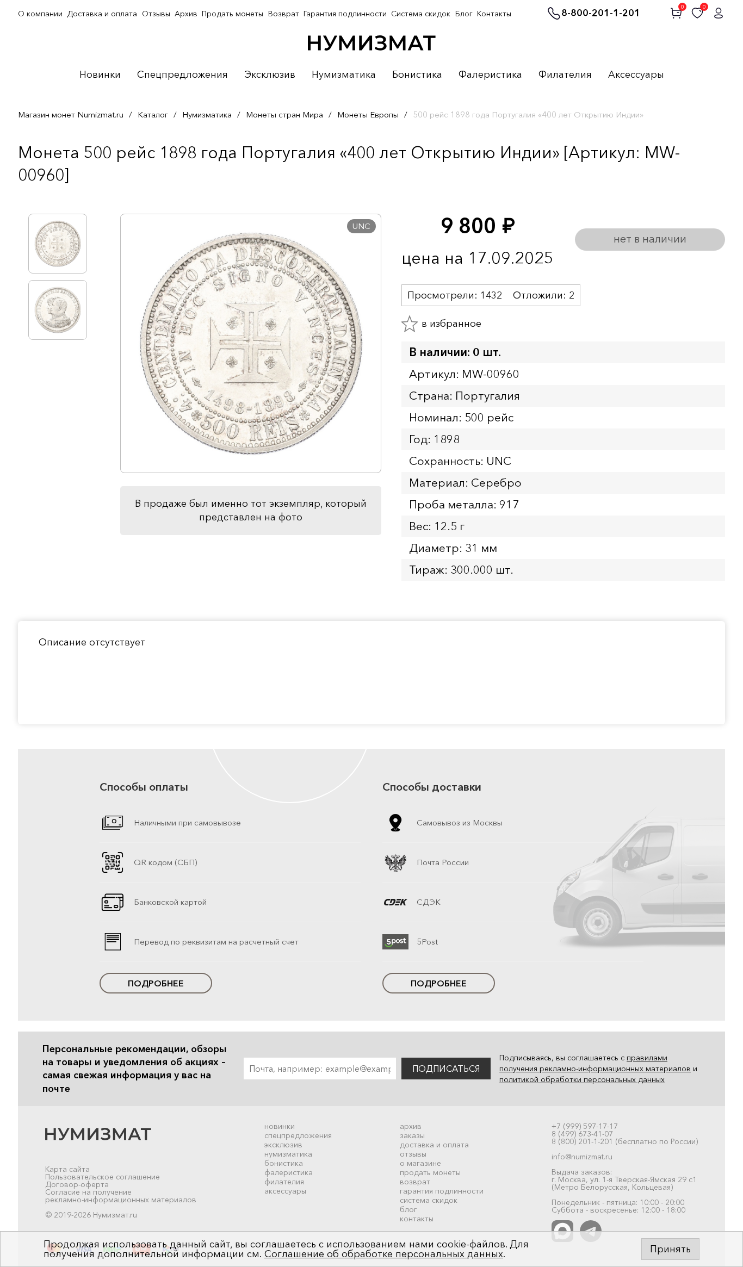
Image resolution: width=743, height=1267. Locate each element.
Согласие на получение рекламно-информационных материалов (120, 1195)
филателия (284, 1182)
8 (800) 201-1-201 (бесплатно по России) (625, 1141)
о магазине (420, 1163)
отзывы (413, 1154)
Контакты (494, 13)
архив (411, 1126)
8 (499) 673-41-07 (582, 1134)
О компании (40, 13)
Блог (464, 13)
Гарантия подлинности (345, 13)
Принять (670, 1249)
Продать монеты (232, 13)
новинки (279, 1126)
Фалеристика (490, 75)
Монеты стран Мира (284, 114)
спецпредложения (298, 1135)
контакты (417, 1218)
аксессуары (285, 1191)
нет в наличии (650, 238)
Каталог (153, 114)
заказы (412, 1135)
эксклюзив (283, 1145)
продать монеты (430, 1172)
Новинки (100, 75)
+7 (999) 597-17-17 (585, 1126)
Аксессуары (636, 75)
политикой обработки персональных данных (582, 1079)
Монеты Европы (368, 114)
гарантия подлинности (442, 1191)
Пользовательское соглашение (102, 1177)
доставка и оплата (434, 1145)
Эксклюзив (269, 75)
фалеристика (288, 1172)
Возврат (283, 13)
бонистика (283, 1163)
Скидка (41, 197)
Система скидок (420, 13)
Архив (186, 13)
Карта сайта (67, 1169)
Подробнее (156, 983)
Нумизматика (344, 75)
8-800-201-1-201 (600, 13)
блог (408, 1209)
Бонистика (417, 75)
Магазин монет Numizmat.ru (70, 114)
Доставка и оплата (102, 13)
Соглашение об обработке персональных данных (383, 1254)
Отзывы (156, 13)
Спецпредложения (182, 75)
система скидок (428, 1200)
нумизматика (288, 1154)
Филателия (565, 75)
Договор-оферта (77, 1184)
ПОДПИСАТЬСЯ (446, 1068)
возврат (415, 1182)
